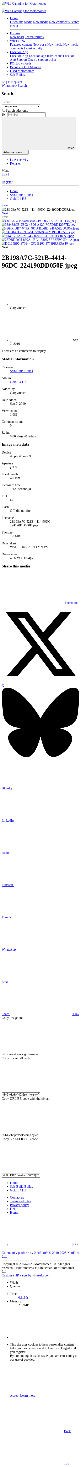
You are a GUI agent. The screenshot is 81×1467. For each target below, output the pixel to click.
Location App (19, 52)
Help (13, 1208)
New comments (59, 22)
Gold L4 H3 (18, 382)
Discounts (16, 22)
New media (40, 22)
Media (28, 22)
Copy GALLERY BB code (20, 1139)
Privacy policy (19, 1205)
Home (14, 18)
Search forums (34, 37)
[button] (5, 217)
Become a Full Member (25, 67)
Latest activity (33, 48)
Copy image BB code (16, 1058)
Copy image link (12, 1018)
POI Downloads (20, 63)
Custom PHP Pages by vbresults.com (26, 1275)
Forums (15, 33)
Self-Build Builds (21, 371)
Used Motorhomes (22, 71)
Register (15, 163)
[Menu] (3, 8)
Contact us (17, 1197)
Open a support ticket (42, 59)
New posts (17, 37)
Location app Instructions (45, 56)
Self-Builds (17, 74)
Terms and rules (20, 1201)
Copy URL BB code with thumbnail (25, 1098)
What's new (17, 41)
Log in (6, 174)
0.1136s (23, 1297)
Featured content (21, 44)
